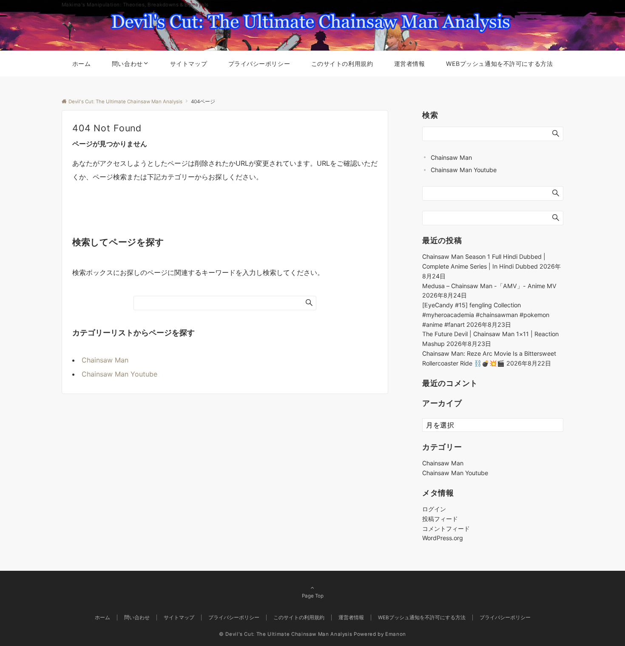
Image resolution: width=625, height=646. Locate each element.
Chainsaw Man (105, 360)
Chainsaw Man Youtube (119, 374)
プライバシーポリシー (505, 617)
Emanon (395, 634)
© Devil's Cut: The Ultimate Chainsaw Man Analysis (285, 634)
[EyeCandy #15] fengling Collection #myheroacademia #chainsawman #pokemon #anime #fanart (485, 314)
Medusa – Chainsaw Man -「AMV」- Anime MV (489, 285)
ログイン (434, 509)
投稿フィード (440, 518)
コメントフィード (446, 528)
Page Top (313, 596)
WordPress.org (442, 537)
